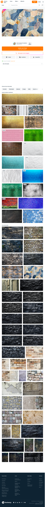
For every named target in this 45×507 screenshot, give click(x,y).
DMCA (16, 480)
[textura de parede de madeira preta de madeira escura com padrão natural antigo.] (12, 215)
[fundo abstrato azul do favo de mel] (32, 175)
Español (39, 479)
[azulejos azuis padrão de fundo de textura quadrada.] (31, 202)
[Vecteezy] (2, 2)
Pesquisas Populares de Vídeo (17, 493)
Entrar (39, 1)
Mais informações (6, 63)
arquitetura (35, 88)
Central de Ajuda (29, 479)
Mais (5, 2)
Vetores (5, 1)
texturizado (11, 88)
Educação (4, 485)
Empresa (3, 483)
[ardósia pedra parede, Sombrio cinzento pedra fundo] (12, 246)
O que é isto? (13, 61)
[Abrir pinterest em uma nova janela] (19, 501)
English (39, 478)
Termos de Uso (30, 502)
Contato (28, 480)
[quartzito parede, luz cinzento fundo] (12, 271)
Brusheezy (4, 478)
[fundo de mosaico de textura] (33, 135)
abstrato (18, 88)
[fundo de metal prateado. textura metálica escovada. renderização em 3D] (22, 110)
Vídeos (16, 1)
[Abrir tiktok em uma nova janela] (21, 501)
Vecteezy (3, 479)
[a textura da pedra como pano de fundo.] (33, 402)
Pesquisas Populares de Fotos (17, 490)
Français (39, 485)
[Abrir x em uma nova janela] (23, 501)
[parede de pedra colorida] (9, 110)
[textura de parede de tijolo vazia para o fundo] (34, 122)
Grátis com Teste (22, 48)
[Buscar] (39, 5)
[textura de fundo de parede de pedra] (35, 110)
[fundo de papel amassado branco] (11, 175)
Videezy (3, 481)
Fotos (11, 1)
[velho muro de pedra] (33, 232)
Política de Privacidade (38, 502)
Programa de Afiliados (17, 483)
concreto (5, 88)
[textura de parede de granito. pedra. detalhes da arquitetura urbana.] (10, 284)
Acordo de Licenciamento (17, 479)
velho (29, 88)
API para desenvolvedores (5, 487)
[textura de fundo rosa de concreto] (12, 135)
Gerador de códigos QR (4, 495)
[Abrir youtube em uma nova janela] (24, 501)
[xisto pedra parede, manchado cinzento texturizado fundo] (12, 232)
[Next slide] (40, 88)
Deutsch (39, 483)
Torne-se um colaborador (29, 485)
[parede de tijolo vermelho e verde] (10, 202)
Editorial (22, 1)
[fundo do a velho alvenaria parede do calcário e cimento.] (33, 416)
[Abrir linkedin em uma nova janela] (17, 501)
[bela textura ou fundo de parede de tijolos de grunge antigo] (29, 444)
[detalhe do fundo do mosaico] (33, 215)
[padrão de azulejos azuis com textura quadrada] (13, 162)
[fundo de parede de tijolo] (12, 148)
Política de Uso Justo (37, 503)
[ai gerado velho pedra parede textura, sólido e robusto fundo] (12, 258)
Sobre (28, 482)
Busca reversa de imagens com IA (5, 490)
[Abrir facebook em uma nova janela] (13, 501)
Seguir (30, 44)
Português (40, 481)
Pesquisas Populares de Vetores (17, 486)
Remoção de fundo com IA (4, 493)
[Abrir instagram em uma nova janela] (15, 501)
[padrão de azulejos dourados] (22, 98)
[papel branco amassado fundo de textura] (33, 148)
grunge (24, 88)
